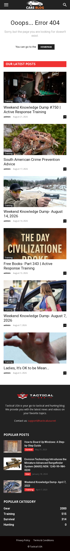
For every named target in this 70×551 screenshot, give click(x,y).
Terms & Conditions (43, 540)
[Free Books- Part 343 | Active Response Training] (35, 243)
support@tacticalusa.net (42, 420)
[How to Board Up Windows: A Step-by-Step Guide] (13, 446)
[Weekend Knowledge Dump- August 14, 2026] (35, 191)
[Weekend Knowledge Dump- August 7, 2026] (35, 295)
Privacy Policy (23, 540)
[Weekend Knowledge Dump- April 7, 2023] (13, 486)
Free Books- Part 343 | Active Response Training (28, 266)
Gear (27, 474)
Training (9, 101)
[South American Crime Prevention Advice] (35, 139)
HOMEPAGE (46, 47)
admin (7, 116)
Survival (28, 449)
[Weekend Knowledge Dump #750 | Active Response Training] (35, 87)
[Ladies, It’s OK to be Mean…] (35, 348)
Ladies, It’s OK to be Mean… (26, 368)
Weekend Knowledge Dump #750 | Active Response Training (32, 109)
